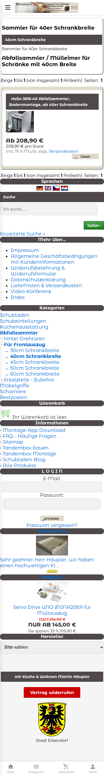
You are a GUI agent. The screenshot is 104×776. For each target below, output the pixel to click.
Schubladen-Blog (24, 460)
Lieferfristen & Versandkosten (46, 286)
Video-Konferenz (31, 291)
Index (18, 297)
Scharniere (13, 392)
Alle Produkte (19, 465)
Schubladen (14, 315)
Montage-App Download (34, 430)
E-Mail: (52, 479)
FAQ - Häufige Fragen (29, 436)
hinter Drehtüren (24, 339)
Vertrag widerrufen (52, 692)
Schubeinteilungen (23, 321)
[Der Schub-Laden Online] (47, 7)
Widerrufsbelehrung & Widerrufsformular (38, 271)
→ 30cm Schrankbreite (31, 350)
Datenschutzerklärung (38, 280)
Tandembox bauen (26, 448)
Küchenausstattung (24, 327)
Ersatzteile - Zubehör (29, 380)
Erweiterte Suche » (22, 234)
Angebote (52, 577)
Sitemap (13, 442)
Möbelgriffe (14, 386)
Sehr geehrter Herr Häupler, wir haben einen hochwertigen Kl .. (47, 563)
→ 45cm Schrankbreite (31, 362)
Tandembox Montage (29, 454)
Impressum (25, 250)
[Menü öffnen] (7, 7)
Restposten (13, 397)
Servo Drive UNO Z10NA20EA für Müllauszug (52, 610)
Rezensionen (52, 531)
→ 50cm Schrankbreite (31, 368)
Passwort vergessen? (52, 525)
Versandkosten (63, 151)
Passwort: (52, 495)
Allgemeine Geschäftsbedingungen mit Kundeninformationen (54, 259)
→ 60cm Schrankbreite (31, 374)
